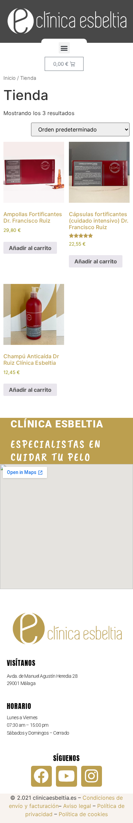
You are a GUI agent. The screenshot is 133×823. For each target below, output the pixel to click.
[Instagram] (91, 776)
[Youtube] (66, 776)
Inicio (9, 78)
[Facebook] (41, 776)
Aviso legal (77, 805)
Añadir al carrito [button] (30, 248)
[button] (64, 47)
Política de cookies (83, 814)
